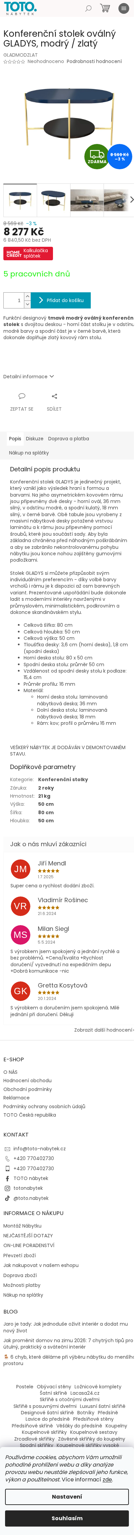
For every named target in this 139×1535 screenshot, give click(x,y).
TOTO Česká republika (29, 1115)
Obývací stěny (54, 1386)
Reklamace (16, 1097)
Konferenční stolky (63, 779)
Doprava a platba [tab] (68, 438)
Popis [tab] (15, 438)
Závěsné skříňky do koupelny (91, 1439)
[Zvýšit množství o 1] (27, 296)
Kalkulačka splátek (36, 253)
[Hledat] (88, 8)
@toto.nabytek (31, 1198)
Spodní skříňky (36, 1445)
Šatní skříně (53, 1393)
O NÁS (10, 1072)
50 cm (46, 804)
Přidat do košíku (65, 300)
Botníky (85, 1412)
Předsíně (108, 1412)
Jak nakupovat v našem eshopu (41, 1265)
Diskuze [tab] (35, 438)
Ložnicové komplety (98, 1386)
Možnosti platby (21, 1285)
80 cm (46, 812)
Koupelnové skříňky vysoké (88, 1445)
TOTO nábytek (30, 1178)
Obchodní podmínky (27, 1089)
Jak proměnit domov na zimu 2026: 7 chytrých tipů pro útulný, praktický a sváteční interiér (68, 1343)
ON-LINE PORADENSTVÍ (28, 1245)
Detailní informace (25, 376)
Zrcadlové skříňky (34, 1439)
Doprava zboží (20, 1275)
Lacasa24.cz (85, 1393)
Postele (24, 1386)
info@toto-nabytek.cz (39, 1148)
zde (107, 1479)
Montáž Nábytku (22, 1226)
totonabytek (28, 1188)
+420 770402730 (33, 1158)
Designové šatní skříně (47, 1412)
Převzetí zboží (19, 1255)
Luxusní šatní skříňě (103, 1406)
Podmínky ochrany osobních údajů (44, 1106)
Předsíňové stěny (93, 1419)
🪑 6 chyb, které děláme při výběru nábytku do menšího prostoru (69, 1360)
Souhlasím (67, 1518)
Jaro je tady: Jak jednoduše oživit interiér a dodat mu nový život (65, 1327)
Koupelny (116, 1425)
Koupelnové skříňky (44, 1432)
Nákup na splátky (23, 1295)
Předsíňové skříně (32, 1425)
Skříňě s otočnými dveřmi (70, 1399)
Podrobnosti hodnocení (94, 61)
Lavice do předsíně (48, 1419)
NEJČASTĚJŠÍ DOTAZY (28, 1236)
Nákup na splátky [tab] (29, 452)
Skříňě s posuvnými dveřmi (45, 1406)
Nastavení (67, 1497)
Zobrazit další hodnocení (103, 1030)
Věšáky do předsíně (79, 1425)
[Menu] (124, 8)
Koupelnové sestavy (93, 1432)
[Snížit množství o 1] (27, 304)
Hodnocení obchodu (27, 1080)
